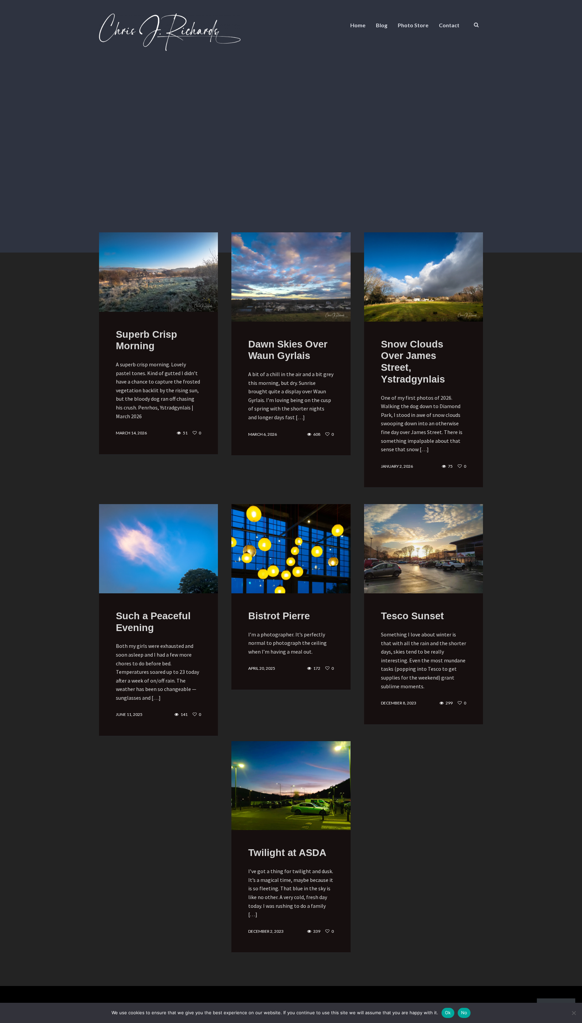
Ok (448, 1012)
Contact (449, 25)
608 (316, 434)
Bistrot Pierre (279, 615)
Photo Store (413, 25)
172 (316, 668)
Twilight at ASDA (287, 852)
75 (450, 466)
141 (184, 714)
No (464, 1012)
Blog (381, 25)
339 (316, 931)
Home (357, 25)
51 (185, 433)
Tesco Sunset (412, 615)
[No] (573, 1013)
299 (449, 703)
